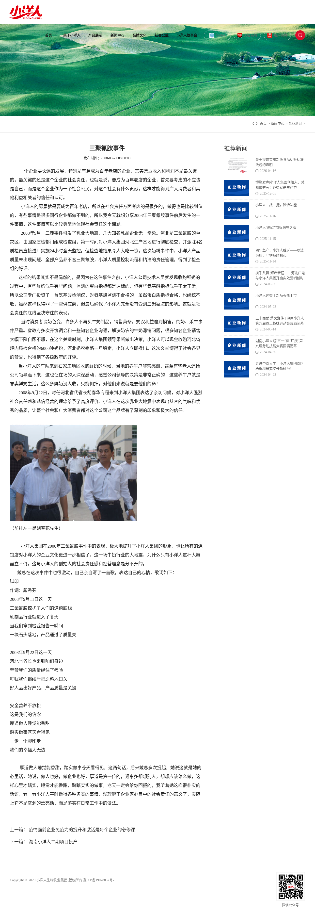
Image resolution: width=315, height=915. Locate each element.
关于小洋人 (71, 35)
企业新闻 (295, 123)
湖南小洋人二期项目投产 (53, 841)
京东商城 (280, 35)
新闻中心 (117, 35)
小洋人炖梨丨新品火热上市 (276, 295)
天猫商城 (250, 35)
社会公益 (162, 35)
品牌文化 (139, 35)
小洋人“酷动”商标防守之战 (275, 227)
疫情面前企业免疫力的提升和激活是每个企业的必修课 (81, 829)
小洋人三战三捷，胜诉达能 (276, 205)
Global (220, 35)
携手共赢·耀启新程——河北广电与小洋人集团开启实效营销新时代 (280, 278)
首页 (48, 35)
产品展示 (95, 35)
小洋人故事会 (186, 35)
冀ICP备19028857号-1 (99, 880)
